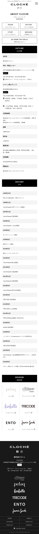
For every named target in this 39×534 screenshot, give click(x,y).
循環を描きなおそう (19, 41)
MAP (6, 73)
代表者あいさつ (28, 33)
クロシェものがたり (10, 33)
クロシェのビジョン (10, 26)
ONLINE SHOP (20, 528)
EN (21, 8)
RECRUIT (29, 525)
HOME (10, 518)
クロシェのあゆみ (28, 26)
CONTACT (9, 525)
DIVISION (10, 521)
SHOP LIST (29, 521)
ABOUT (29, 518)
